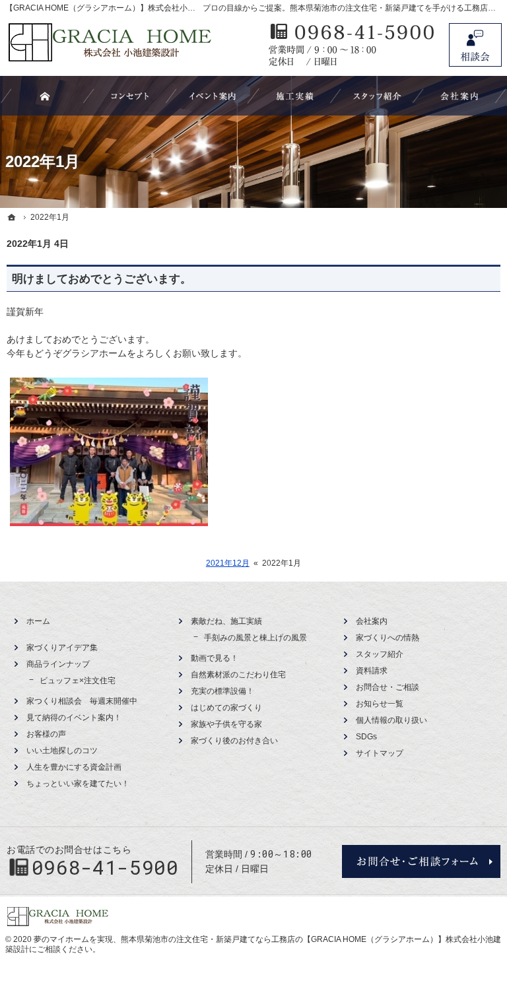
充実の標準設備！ (222, 691)
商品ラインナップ (58, 664)
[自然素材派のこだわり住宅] (130, 96)
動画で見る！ (214, 658)
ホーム (38, 621)
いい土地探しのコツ (62, 750)
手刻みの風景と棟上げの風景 (255, 637)
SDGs (366, 736)
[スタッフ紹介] (377, 96)
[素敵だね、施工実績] (295, 96)
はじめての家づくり (226, 707)
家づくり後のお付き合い (234, 740)
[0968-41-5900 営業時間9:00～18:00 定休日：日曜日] (351, 45)
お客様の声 (46, 734)
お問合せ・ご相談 (387, 687)
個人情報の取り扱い (391, 720)
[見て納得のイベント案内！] (213, 96)
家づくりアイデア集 (62, 647)
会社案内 (372, 621)
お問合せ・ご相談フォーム (421, 861)
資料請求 (372, 670)
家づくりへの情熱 (387, 637)
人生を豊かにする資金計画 (73, 767)
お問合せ (475, 45)
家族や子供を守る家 (226, 724)
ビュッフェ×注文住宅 (78, 680)
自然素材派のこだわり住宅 (238, 674)
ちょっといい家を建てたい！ (77, 783)
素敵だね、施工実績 (226, 621)
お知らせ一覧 (379, 703)
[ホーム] (12, 217)
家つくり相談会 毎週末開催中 (81, 701)
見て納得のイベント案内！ (73, 717)
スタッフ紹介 (379, 654)
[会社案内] (459, 96)
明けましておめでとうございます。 (101, 279)
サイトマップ (379, 753)
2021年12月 (228, 563)
